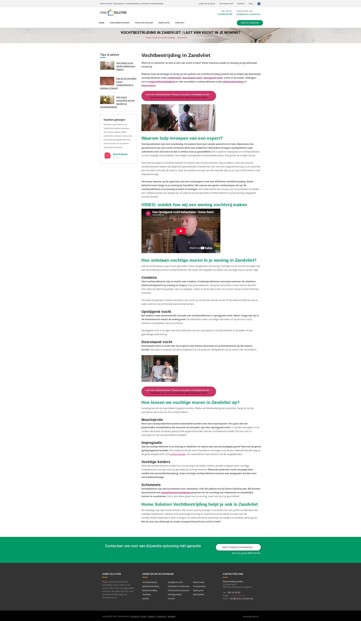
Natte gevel (198, 590)
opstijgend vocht (213, 77)
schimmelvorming (233, 81)
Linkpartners (161, 616)
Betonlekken (198, 594)
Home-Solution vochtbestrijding (160, 37)
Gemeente (182, 37)
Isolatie (145, 598)
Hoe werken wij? (226, 4)
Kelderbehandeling (150, 586)
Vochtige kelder (144, 23)
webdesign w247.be (251, 616)
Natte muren (198, 582)
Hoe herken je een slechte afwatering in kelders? (125, 66)
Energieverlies (199, 586)
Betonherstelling (149, 590)
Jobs (251, 4)
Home (101, 23)
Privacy (144, 616)
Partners (241, 4)
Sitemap (151, 616)
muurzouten (148, 85)
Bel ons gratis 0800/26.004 (246, 553)
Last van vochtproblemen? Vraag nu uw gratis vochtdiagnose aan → (179, 95)
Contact (180, 23)
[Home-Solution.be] (113, 13)
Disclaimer (135, 616)
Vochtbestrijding (119, 23)
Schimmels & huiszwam (178, 590)
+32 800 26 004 (225, 14)
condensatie (174, 77)
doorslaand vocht (192, 77)
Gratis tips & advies (207, 4)
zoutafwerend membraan (176, 492)
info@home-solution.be (248, 14)
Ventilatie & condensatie (178, 586)
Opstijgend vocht (175, 582)
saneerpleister (178, 454)
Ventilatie (164, 23)
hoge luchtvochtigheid (162, 81)
